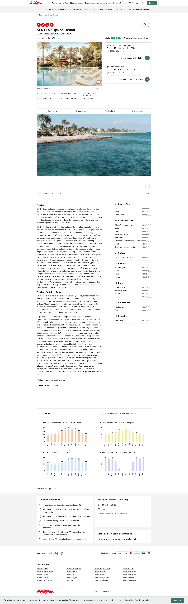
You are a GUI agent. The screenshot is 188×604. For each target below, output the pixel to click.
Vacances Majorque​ (130, 574)
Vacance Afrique (128, 568)
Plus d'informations (143, 600)
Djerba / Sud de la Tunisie (54, 33)
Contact (152, 3)
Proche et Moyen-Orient (45, 571)
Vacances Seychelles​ (101, 578)
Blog (56, 553)
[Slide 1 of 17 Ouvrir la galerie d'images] (69, 64)
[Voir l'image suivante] (97, 63)
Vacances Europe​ (42, 568)
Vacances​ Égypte (71, 578)
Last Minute (70, 581)
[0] (129, 3)
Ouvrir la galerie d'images (98, 82)
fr (143, 3)
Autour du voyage (104, 3)
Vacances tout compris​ (44, 581)
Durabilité (117, 3)
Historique (133, 3)
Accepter (178, 600)
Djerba (68, 33)
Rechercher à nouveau (142, 9)
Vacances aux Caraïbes (102, 568)
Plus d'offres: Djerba (45, 489)
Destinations (90, 3)
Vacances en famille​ (101, 581)
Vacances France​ (71, 571)
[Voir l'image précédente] (41, 63)
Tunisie (39, 33)
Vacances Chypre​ (42, 574)
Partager (137, 3)
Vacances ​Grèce (99, 574)
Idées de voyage (76, 3)
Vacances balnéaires (130, 581)
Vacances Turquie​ (42, 578)
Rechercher (56, 3)
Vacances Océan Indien (73, 568)
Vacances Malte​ (71, 574)
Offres (65, 3)
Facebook (61, 553)
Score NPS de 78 (49, 539)
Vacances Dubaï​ (128, 578)
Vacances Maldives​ (129, 571)
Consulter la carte (144, 25)
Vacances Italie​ (99, 571)
